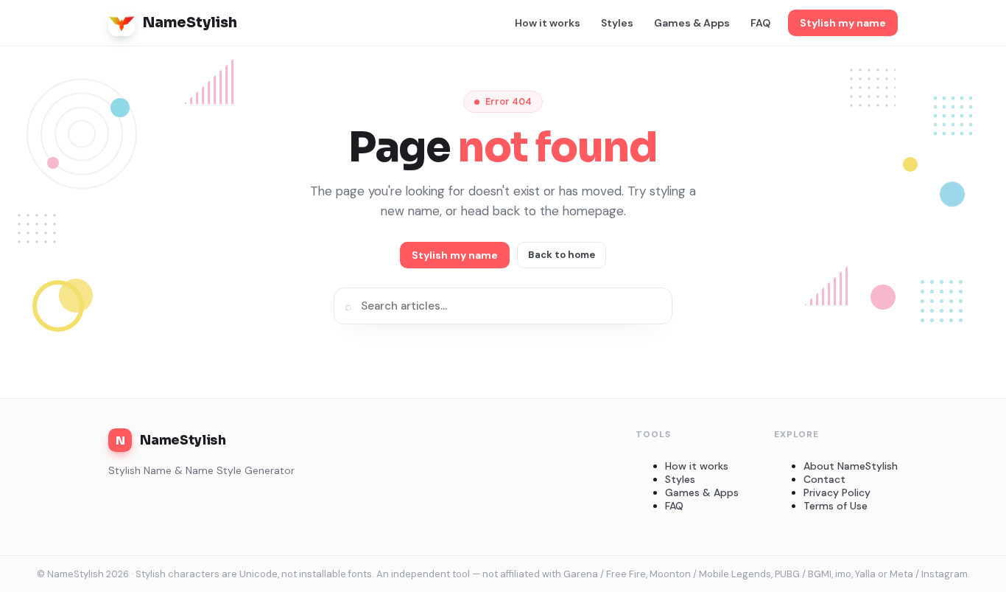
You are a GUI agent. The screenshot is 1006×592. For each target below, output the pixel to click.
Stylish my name (843, 22)
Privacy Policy (836, 492)
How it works (547, 22)
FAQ (760, 22)
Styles (617, 22)
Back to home (561, 254)
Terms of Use (835, 505)
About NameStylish (850, 466)
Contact (824, 479)
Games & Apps (692, 22)
